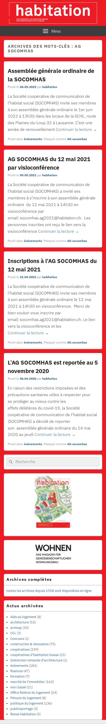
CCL (13, 633)
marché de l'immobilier (27, 682)
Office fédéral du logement (30, 692)
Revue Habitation (23, 714)
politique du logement (26, 703)
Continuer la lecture (76, 129)
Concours (17, 639)
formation (17, 676)
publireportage (21, 709)
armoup (16, 627)
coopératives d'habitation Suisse (34, 655)
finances (16, 671)
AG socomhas (77, 139)
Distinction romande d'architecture (36, 660)
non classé (18, 687)
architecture (19, 622)
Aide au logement (23, 617)
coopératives (20, 649)
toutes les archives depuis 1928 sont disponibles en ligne (49, 591)
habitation (49, 87)
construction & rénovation (29, 644)
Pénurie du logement (25, 698)
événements (33, 139)
